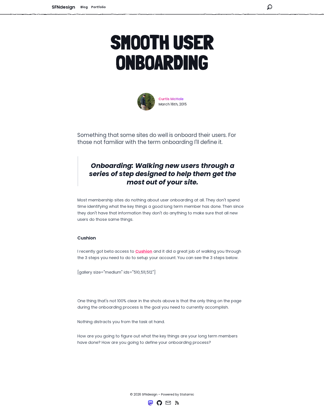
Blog (84, 7)
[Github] (159, 402)
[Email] (168, 402)
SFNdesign (63, 7)
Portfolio (98, 7)
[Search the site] (269, 7)
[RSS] (177, 402)
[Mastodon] (150, 402)
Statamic (187, 394)
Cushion (143, 251)
